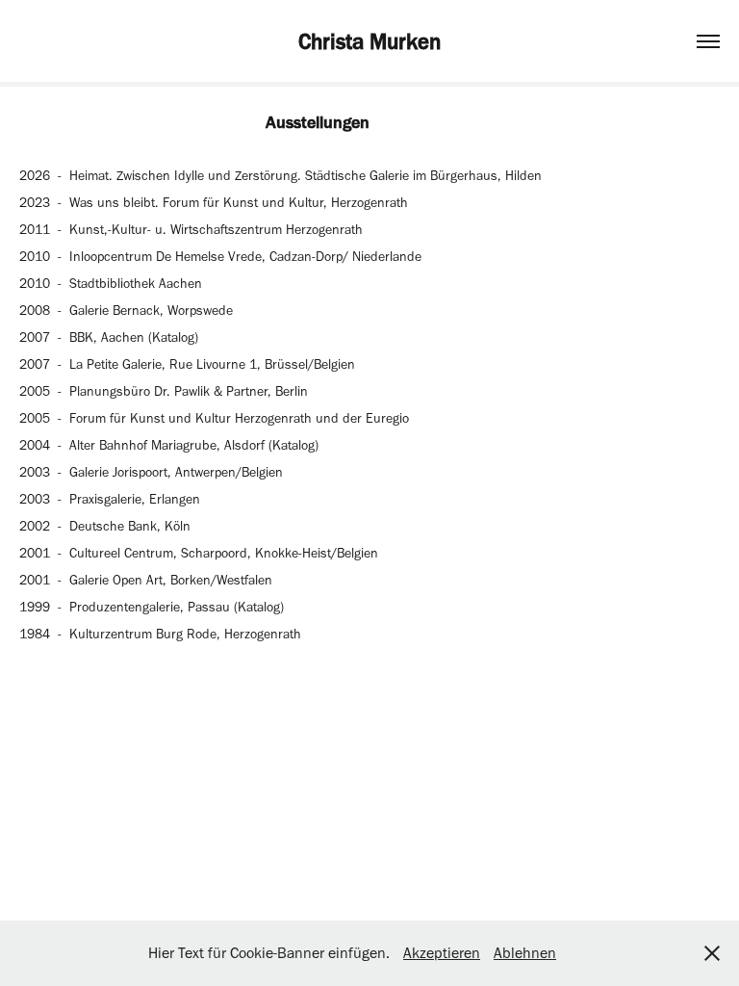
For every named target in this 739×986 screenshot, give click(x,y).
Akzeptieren (441, 953)
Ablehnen (525, 953)
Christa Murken (369, 41)
